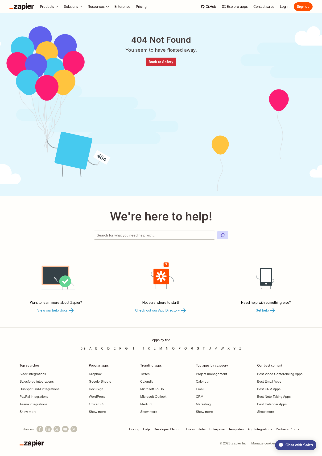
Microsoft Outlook (153, 396)
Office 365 (96, 404)
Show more (28, 412)
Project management (211, 374)
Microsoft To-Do (152, 389)
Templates (236, 429)
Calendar (203, 381)
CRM (199, 396)
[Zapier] (21, 6)
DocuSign (96, 389)
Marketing (203, 404)
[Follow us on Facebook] (40, 429)
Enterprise (217, 429)
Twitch (145, 374)
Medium (146, 404)
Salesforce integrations (37, 381)
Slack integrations (33, 374)
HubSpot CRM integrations (39, 389)
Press (190, 429)
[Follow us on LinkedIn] (48, 429)
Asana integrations (33, 404)
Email (200, 389)
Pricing (134, 429)
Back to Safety (161, 62)
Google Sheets (100, 381)
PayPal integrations (34, 396)
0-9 (83, 348)
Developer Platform (168, 429)
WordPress (97, 396)
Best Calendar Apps (272, 404)
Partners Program (289, 429)
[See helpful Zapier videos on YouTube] (65, 429)
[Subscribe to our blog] (73, 429)
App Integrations (260, 429)
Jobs (202, 429)
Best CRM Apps (269, 389)
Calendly (146, 381)
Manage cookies (263, 443)
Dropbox (95, 374)
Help (146, 429)
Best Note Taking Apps (274, 396)
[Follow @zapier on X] (57, 429)
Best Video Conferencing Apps (279, 374)
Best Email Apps (269, 381)
